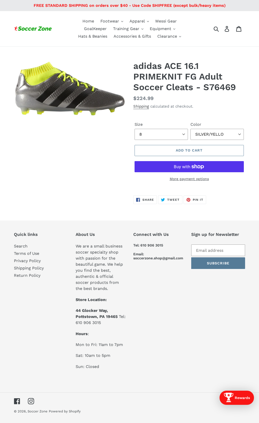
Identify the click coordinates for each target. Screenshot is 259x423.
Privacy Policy (27, 260)
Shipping (141, 106)
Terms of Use (26, 253)
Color (195, 124)
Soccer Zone (38, 411)
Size (139, 124)
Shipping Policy (29, 268)
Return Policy (27, 275)
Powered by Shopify (65, 411)
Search (21, 246)
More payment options (189, 179)
